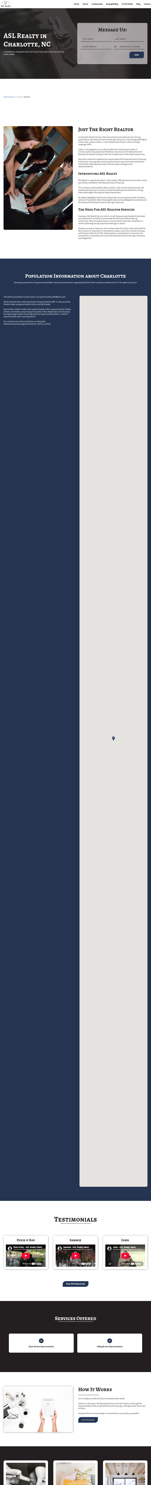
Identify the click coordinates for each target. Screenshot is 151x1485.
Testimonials (97, 4)
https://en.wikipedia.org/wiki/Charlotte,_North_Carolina (27, 324)
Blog (138, 4)
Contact (147, 4)
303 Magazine (85, 238)
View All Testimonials (75, 1284)
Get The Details (88, 1420)
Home (76, 4)
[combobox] (115, 46)
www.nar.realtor (85, 167)
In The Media (127, 4)
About (85, 4)
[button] (113, 738)
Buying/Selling (112, 4)
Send (136, 55)
